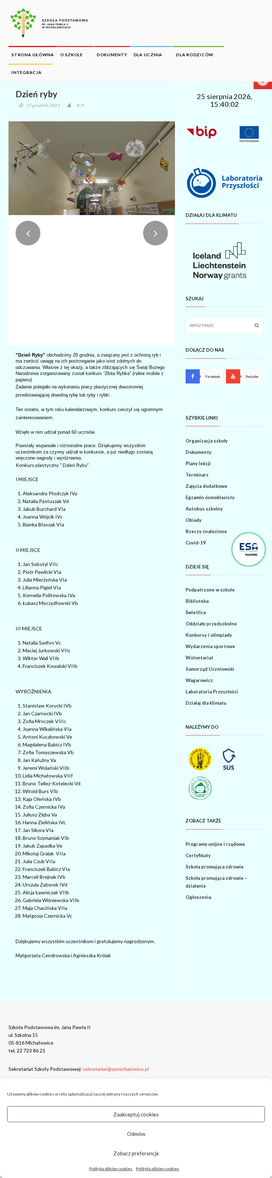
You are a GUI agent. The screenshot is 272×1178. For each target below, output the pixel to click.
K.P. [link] (80, 105)
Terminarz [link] (197, 475)
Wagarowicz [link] (199, 680)
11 (117, 328)
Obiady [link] (194, 520)
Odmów (136, 1134)
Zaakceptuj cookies (136, 1114)
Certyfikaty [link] (198, 855)
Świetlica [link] (196, 612)
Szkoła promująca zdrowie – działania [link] (216, 882)
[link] (49, 23)
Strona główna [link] (32, 54)
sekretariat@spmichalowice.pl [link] (116, 1069)
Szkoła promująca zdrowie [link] (215, 867)
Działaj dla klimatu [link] (206, 703)
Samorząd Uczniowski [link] (210, 669)
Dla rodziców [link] (195, 54)
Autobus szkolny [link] (204, 509)
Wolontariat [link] (199, 657)
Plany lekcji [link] (198, 463)
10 (111, 328)
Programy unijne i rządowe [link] (215, 844)
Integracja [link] (26, 72)
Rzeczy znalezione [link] (206, 531)
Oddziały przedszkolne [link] (211, 623)
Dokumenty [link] (112, 54)
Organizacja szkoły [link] (207, 441)
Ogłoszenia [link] (198, 897)
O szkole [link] (71, 54)
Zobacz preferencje (136, 1153)
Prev (28, 233)
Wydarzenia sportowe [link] (210, 646)
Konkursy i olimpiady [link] (209, 635)
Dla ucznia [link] (148, 54)
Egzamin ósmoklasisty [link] (210, 497)
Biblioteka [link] (197, 601)
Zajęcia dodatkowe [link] (206, 486)
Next (155, 233)
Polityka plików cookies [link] (110, 1168)
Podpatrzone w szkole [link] (210, 590)
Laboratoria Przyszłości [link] (212, 691)
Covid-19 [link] (196, 542)
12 (122, 328)
